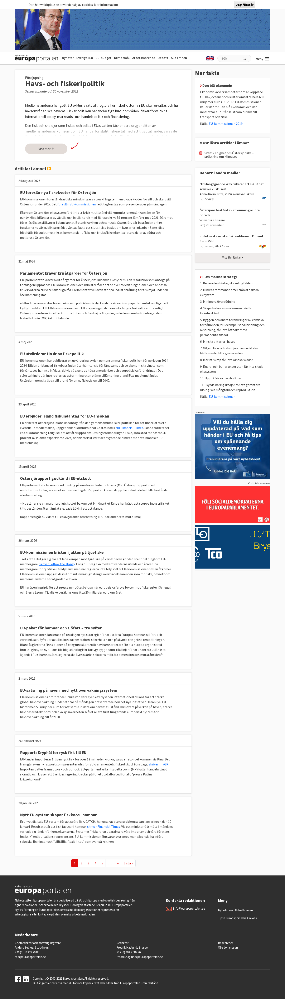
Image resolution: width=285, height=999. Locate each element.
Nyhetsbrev (225, 910)
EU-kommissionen (222, 396)
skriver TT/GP (158, 764)
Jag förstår (244, 5)
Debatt (163, 58)
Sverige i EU (84, 58)
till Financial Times (129, 428)
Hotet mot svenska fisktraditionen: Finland (231, 236)
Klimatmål (122, 58)
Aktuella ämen (244, 910)
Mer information (106, 5)
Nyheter (68, 58)
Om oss (252, 918)
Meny (259, 59)
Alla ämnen (179, 58)
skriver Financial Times (103, 826)
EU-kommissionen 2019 (226, 123)
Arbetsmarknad (143, 58)
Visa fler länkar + (232, 257)
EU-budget (103, 58)
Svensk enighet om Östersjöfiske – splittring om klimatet (229, 154)
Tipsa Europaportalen (232, 918)
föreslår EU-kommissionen (76, 204)
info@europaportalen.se (189, 908)
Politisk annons (259, 483)
